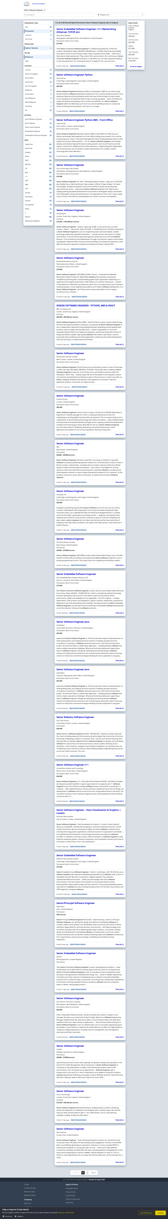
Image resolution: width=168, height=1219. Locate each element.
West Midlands (38, 102)
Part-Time (38, 39)
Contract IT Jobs (30, 1188)
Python (38, 217)
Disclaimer (69, 1203)
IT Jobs (26, 1184)
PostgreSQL (38, 205)
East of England (38, 86)
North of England (38, 74)
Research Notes (30, 1195)
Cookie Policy (70, 1195)
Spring (38, 193)
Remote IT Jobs (29, 1192)
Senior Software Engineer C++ (72, 764)
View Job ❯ (120, 66)
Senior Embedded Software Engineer (76, 574)
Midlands (38, 90)
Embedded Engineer (38, 131)
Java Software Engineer (38, 119)
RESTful (38, 164)
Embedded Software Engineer (38, 135)
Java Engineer (38, 123)
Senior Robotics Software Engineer (75, 717)
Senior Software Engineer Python (74, 74)
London (38, 70)
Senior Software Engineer (70, 164)
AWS (38, 184)
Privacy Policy (71, 1192)
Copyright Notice (72, 1188)
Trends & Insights (38, 4)
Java (38, 172)
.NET (38, 180)
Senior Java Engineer (38, 127)
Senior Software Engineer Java (72, 621)
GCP (38, 189)
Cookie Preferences (73, 1199)
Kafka (38, 209)
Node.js (38, 152)
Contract (38, 35)
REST (38, 160)
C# (38, 168)
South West (38, 94)
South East (38, 82)
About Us (27, 1203)
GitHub (38, 201)
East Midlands (38, 98)
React (38, 156)
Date (27, 61)
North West (38, 78)
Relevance (29, 57)
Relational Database (38, 221)
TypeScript (38, 144)
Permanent (38, 31)
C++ (38, 176)
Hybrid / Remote (38, 48)
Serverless (38, 197)
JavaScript (38, 148)
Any (38, 27)
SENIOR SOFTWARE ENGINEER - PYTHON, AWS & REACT (85, 305)
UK (38, 110)
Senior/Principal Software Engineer (75, 903)
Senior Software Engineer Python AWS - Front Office (84, 119)
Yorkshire (38, 106)
